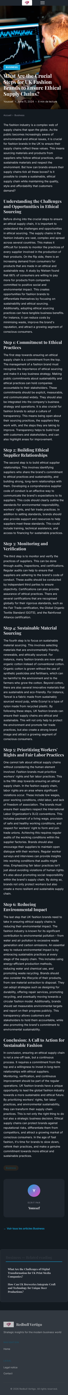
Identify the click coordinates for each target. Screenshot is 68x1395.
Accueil (7, 115)
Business (12, 67)
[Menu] (42, 3)
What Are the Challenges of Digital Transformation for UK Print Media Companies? (29, 1272)
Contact (8, 1373)
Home (6, 1348)
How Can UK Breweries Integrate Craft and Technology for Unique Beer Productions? (31, 1288)
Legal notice (10, 1367)
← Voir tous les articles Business (23, 1228)
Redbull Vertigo (29, 1324)
